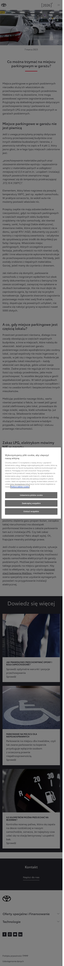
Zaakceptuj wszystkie (31, 503)
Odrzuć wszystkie (31, 511)
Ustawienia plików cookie (31, 495)
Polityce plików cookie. (20, 486)
